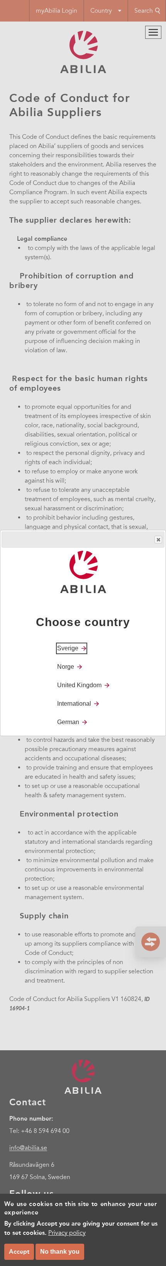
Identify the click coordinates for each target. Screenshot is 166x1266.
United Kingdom (79, 685)
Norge (65, 666)
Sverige (67, 648)
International (74, 703)
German (68, 722)
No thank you (60, 1251)
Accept (19, 1251)
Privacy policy (67, 1232)
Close (158, 539)
